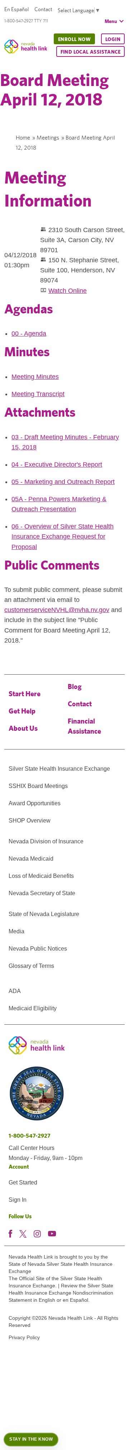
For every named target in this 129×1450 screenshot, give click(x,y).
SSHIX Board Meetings (38, 786)
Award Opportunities (35, 803)
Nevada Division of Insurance (46, 841)
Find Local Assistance (90, 52)
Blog (75, 686)
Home (23, 137)
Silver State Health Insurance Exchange (59, 769)
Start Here (24, 693)
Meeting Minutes (35, 376)
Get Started (23, 1182)
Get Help (22, 711)
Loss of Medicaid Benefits (41, 876)
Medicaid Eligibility (33, 1008)
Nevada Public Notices (38, 949)
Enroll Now (74, 39)
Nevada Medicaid (31, 859)
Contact (43, 9)
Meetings (48, 137)
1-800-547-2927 (30, 1135)
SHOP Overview (30, 820)
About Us (23, 728)
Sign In (18, 1200)
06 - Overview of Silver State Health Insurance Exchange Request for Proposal (62, 536)
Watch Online (67, 290)
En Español (16, 9)
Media (16, 931)
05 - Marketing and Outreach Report (63, 481)
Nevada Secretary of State (42, 893)
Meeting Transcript (37, 394)
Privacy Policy (24, 1337)
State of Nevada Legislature (44, 914)
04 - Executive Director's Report (56, 464)
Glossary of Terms (31, 966)
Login (112, 39)
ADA (15, 991)
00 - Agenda (28, 333)
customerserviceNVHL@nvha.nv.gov (56, 609)
